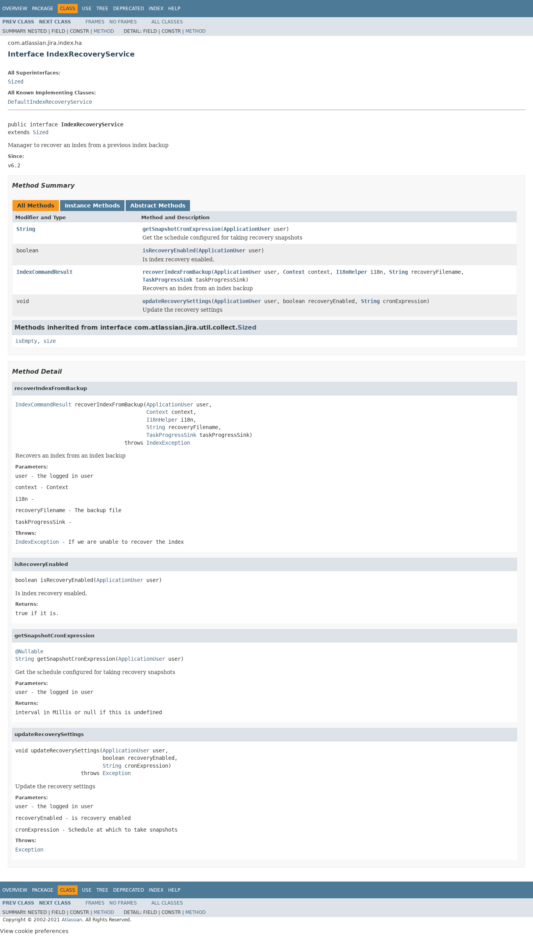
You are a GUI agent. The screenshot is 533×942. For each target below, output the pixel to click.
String (25, 229)
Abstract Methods (157, 205)
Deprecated (128, 8)
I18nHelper (351, 272)
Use (87, 8)
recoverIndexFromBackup (176, 272)
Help (174, 8)
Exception (117, 773)
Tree (102, 8)
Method (104, 31)
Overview (14, 8)
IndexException (168, 443)
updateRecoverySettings (176, 301)
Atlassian (72, 919)
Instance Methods (92, 205)
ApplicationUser (247, 229)
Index (156, 8)
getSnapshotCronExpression (181, 229)
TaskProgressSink (167, 280)
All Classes (167, 22)
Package (42, 8)
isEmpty (26, 341)
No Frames (123, 22)
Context (294, 272)
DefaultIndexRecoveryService (50, 102)
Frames (95, 22)
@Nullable (29, 651)
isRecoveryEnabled (168, 250)
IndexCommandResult (44, 272)
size (49, 341)
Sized (15, 81)
